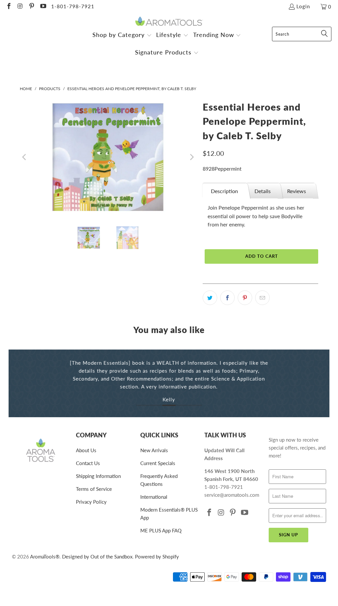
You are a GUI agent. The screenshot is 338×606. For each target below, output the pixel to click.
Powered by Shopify (157, 556)
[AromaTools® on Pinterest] (31, 7)
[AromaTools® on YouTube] (42, 7)
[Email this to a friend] (262, 297)
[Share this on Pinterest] (245, 297)
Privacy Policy (91, 502)
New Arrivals (154, 450)
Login (303, 6)
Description (224, 191)
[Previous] (24, 157)
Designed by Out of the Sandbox (97, 556)
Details (262, 191)
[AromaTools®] (169, 22)
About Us (86, 450)
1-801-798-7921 (72, 6)
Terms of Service (94, 489)
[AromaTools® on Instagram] (20, 7)
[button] (122, 35)
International (153, 497)
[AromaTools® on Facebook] (8, 7)
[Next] (191, 157)
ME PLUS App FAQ (161, 530)
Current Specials (157, 463)
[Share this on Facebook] (227, 297)
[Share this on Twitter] (210, 297)
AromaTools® (44, 556)
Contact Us (88, 463)
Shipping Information (98, 476)
